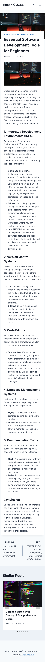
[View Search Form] (34, 5)
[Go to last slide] (7, 605)
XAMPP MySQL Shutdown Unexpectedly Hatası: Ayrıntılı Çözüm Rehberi (34, 550)
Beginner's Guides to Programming (19, 35)
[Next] (38, 605)
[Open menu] (40, 5)
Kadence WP (27, 655)
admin (8, 56)
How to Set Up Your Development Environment (10, 549)
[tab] (17, 631)
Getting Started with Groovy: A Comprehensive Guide (21, 615)
